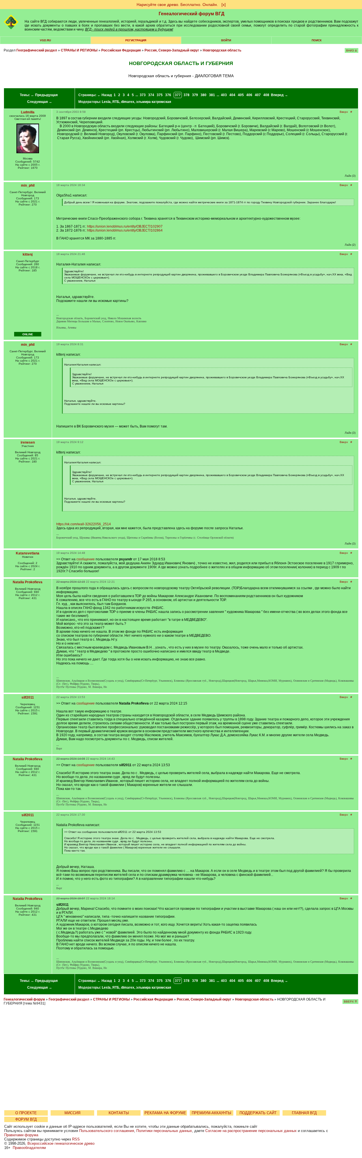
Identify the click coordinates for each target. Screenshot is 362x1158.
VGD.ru (45, 40)
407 (258, 95)
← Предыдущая (44, 95)
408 (266, 95)
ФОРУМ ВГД (26, 1119)
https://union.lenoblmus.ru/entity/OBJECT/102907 (125, 226)
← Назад (104, 95)
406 (249, 95)
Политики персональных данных (164, 1131)
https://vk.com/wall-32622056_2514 (83, 524)
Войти (226, 40)
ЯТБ (115, 102)
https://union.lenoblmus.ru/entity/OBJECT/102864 (125, 230)
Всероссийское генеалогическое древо (60, 1143)
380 (203, 95)
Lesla (106, 102)
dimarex (127, 102)
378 (186, 95)
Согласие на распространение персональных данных (251, 1131)
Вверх (344, 111)
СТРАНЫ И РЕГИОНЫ (79, 50)
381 (212, 95)
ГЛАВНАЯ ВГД (304, 1113)
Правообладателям (29, 1148)
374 (151, 95)
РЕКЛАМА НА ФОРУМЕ (165, 1113)
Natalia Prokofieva (27, 582)
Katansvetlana (27, 553)
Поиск (317, 40)
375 (160, 95)
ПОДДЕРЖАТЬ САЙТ (258, 1113)
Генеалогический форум (24, 999)
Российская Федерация (121, 50)
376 (168, 95)
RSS (76, 1139)
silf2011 (27, 697)
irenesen (28, 442)
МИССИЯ (72, 1113)
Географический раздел (36, 50)
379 (195, 95)
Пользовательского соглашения (106, 1131)
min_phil (28, 185)
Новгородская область (222, 50)
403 (224, 95)
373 (143, 95)
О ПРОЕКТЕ (26, 1113)
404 (232, 95)
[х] (223, 4)
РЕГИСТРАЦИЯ (135, 40)
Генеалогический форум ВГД (191, 13)
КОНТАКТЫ (119, 1113)
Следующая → (39, 102)
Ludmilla (28, 112)
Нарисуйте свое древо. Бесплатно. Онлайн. (177, 4)
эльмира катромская (153, 102)
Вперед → (279, 95)
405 (241, 95)
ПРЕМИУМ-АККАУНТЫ (211, 1113)
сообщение (85, 559)
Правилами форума (21, 1135)
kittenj (28, 254)
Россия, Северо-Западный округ (172, 50)
